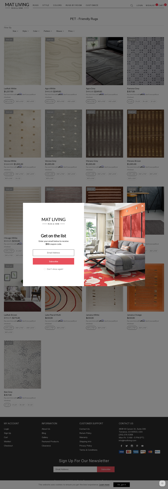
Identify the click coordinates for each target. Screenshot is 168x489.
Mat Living (53, 221)
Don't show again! (55, 269)
